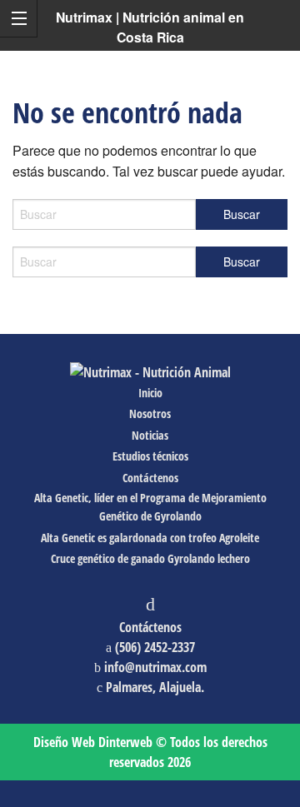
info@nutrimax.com (155, 667)
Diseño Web (92, 742)
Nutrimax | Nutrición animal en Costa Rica (150, 27)
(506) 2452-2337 (155, 647)
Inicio (150, 393)
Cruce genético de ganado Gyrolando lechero (150, 558)
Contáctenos (150, 478)
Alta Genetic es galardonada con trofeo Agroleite (150, 537)
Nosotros (150, 413)
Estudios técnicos (150, 456)
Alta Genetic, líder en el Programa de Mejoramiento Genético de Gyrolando (150, 507)
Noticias (150, 435)
